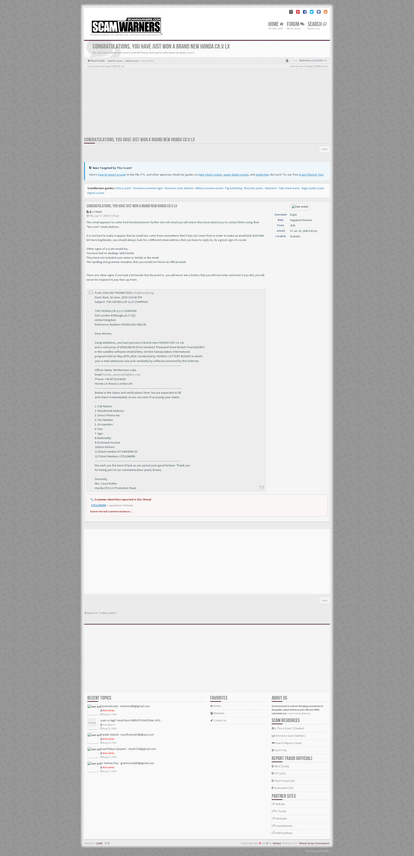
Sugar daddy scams (312, 188)
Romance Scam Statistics (290, 736)
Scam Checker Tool (311, 174)
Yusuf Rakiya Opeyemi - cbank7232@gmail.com (128, 749)
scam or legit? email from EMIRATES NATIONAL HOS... (131, 720)
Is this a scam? (123, 188)
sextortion (262, 174)
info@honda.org (143, 293)
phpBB (99, 843)
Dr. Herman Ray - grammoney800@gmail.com (127, 763)
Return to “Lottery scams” (101, 613)
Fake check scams (289, 188)
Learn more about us (299, 713)
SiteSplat (277, 843)
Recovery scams (253, 188)
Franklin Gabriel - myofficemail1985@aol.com (127, 734)
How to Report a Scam (288, 743)
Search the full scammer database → (111, 511)
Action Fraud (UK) (284, 781)
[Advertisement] (207, 104)
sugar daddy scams (236, 174)
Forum (293, 24)
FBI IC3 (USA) (281, 766)
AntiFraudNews (283, 833)
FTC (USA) (280, 773)
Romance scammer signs (148, 188)
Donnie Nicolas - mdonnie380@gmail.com (125, 706)
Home (273, 24)
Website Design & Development (314, 843)
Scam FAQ (280, 750)
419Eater (279, 804)
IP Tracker (280, 811)
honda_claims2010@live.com (122, 374)
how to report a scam (112, 174)
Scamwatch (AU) (283, 788)
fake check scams (210, 174)
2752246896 (98, 505)
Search (315, 24)
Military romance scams (209, 188)
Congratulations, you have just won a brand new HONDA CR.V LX (139, 140)
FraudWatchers (283, 826)
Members (218, 713)
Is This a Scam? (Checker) (289, 728)
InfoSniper (280, 818)
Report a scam (95, 193)
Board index (97, 61)
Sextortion (271, 188)
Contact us (219, 720)
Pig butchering (233, 188)
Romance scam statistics (179, 188)
